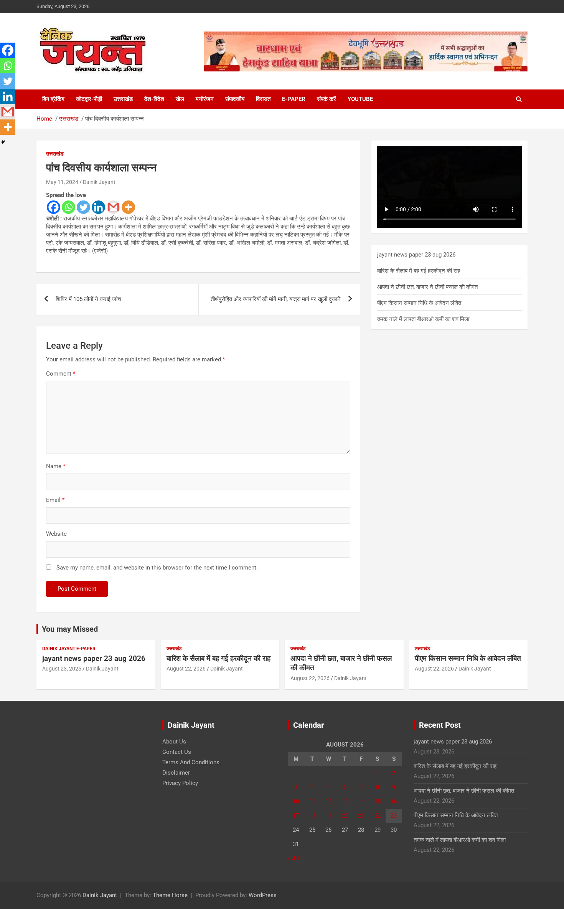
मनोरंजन (205, 99)
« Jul (294, 858)
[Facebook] (53, 207)
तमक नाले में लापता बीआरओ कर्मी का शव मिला (423, 319)
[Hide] (3, 142)
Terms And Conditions (190, 762)
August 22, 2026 (186, 669)
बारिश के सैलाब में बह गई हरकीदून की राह (418, 270)
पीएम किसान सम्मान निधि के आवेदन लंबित (419, 303)
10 (296, 801)
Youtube (360, 99)
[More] (128, 207)
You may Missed (70, 629)
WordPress (263, 895)
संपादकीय (234, 99)
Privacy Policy (180, 783)
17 (296, 815)
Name (55, 466)
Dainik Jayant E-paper (69, 648)
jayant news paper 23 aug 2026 (416, 254)
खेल (180, 99)
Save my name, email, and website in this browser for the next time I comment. (157, 567)
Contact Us (176, 751)
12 (328, 801)
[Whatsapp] (68, 207)
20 (345, 815)
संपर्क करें (326, 99)
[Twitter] (83, 207)
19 (328, 815)
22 (377, 815)
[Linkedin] (98, 207)
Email (55, 500)
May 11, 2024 (62, 182)
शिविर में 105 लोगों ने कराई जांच (88, 299)
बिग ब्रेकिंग (53, 99)
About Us (174, 741)
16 (394, 801)
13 (345, 801)
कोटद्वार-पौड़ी (89, 99)
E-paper (293, 99)
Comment (60, 373)
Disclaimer (176, 772)
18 (312, 815)
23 (394, 815)
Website (56, 533)
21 (361, 815)
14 (361, 801)
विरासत (263, 99)
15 (377, 801)
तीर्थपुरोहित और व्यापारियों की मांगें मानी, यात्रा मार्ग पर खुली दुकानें (276, 299)
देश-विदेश (154, 99)
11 (312, 801)
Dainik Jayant (99, 182)
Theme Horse (170, 895)
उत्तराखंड (123, 99)
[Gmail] (113, 207)
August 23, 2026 (61, 669)
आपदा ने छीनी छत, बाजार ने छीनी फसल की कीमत (427, 286)
